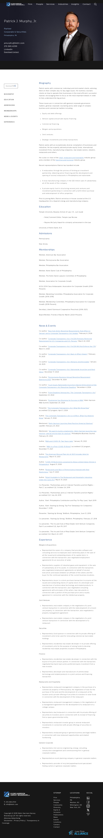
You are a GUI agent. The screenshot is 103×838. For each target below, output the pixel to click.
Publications (58, 815)
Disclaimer (8, 820)
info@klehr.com (12, 804)
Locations (57, 822)
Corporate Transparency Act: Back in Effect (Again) (67, 354)
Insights (75, 4)
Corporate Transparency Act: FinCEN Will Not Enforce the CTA (72, 346)
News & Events (11, 116)
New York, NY (75, 807)
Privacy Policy (19, 820)
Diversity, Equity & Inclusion (57, 810)
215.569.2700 (11, 802)
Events (56, 819)
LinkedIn (8, 49)
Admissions (9, 105)
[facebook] (88, 802)
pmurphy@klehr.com (14, 43)
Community (58, 805)
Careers (57, 824)
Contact (86, 4)
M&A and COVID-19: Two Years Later (59, 441)
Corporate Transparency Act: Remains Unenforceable (68, 362)
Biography (9, 94)
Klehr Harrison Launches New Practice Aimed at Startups (70, 423)
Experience (9, 122)
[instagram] (88, 806)
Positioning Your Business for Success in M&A (65, 400)
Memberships (10, 111)
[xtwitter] (88, 810)
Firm (30, 4)
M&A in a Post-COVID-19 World (59, 446)
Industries (63, 4)
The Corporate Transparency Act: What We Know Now (68, 408)
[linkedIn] (88, 798)
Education (9, 99)
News (56, 817)
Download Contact (11, 52)
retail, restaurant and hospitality (71, 157)
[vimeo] (88, 814)
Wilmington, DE (76, 805)
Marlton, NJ (74, 802)
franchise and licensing (65, 160)
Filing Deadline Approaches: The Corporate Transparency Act (71, 392)
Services (50, 4)
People (39, 4)
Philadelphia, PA (75, 799)
